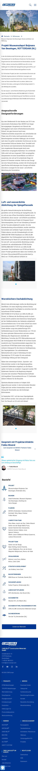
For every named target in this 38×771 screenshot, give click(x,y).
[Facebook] (3, 667)
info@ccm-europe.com (9, 663)
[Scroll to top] (34, 767)
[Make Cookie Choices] (2, 767)
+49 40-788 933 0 (8, 660)
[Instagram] (12, 667)
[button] (35, 5)
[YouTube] (7, 667)
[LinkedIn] (17, 667)
